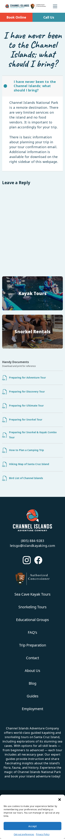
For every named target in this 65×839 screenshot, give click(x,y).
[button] (59, 799)
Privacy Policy (42, 834)
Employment (32, 708)
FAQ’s (32, 632)
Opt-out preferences (24, 834)
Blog (32, 683)
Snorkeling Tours (32, 606)
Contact (32, 657)
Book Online (16, 17)
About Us (32, 670)
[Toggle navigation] (55, 6)
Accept (32, 826)
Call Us (48, 17)
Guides (32, 696)
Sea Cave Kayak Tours (32, 594)
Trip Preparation (32, 645)
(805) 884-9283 (32, 540)
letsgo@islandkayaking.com (32, 545)
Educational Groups (32, 619)
